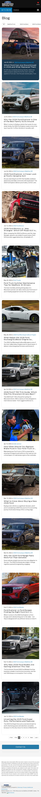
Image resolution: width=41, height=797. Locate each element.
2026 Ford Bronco (18, 226)
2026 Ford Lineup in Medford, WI (24, 62)
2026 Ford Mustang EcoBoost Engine (25, 335)
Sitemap (20, 787)
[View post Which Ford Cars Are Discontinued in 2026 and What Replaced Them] (20, 53)
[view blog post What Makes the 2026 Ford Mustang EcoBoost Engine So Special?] (20, 326)
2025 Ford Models (18, 716)
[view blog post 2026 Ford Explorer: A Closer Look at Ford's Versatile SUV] (20, 163)
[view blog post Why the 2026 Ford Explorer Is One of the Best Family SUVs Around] (20, 108)
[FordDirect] (6, 785)
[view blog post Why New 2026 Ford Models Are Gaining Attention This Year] (20, 653)
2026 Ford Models (18, 607)
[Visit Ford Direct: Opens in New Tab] (11, 792)
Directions (16, 10)
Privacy (25, 787)
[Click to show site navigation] (38, 10)
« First (11, 737)
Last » (36, 737)
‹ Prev (15, 737)
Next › (31, 737)
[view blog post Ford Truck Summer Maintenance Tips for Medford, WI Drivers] (20, 272)
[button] (6, 10)
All (3, 24)
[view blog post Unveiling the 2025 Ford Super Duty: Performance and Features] (20, 708)
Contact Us (20, 747)
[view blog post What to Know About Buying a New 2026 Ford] (20, 490)
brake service (17, 444)
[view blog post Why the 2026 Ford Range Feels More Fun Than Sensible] (20, 544)
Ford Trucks (17, 280)
